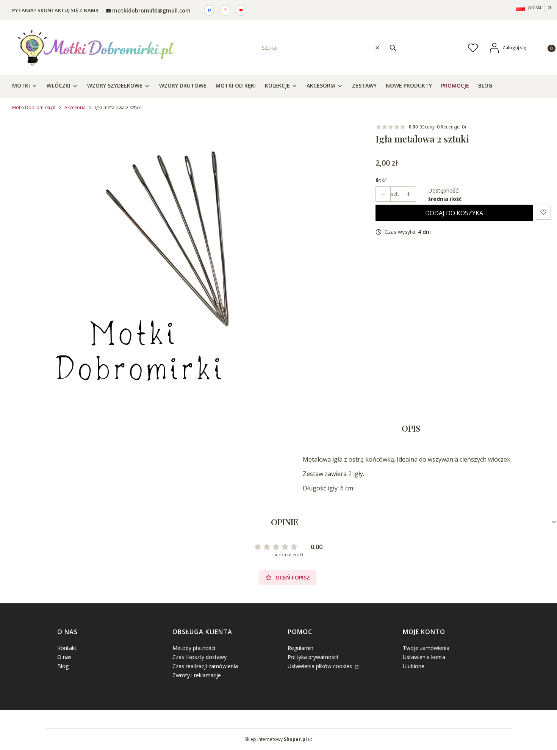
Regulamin (300, 647)
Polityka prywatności (313, 657)
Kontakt (67, 647)
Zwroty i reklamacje (196, 675)
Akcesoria (75, 107)
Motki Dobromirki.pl (33, 107)
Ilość (381, 180)
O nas (64, 657)
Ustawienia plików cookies (321, 666)
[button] (393, 47)
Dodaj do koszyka (454, 213)
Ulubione (413, 666)
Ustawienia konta (424, 657)
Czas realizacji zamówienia (205, 666)
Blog (63, 666)
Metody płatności (193, 647)
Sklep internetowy (276, 739)
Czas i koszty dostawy (199, 657)
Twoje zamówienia (426, 647)
